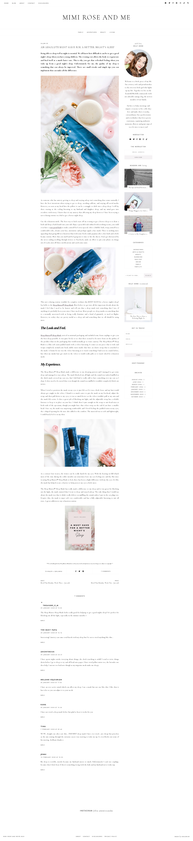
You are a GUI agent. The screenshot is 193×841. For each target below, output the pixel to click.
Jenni (43, 754)
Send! (138, 355)
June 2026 (138, 382)
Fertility (138, 267)
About (22, 3)
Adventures (92, 32)
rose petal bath (55, 227)
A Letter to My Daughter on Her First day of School (139, 234)
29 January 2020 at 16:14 (51, 633)
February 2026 (138, 387)
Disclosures (43, 3)
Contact (31, 3)
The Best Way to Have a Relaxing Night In (138, 317)
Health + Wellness (54, 571)
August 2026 (138, 379)
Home (6, 3)
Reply (43, 620)
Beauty (103, 32)
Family (80, 32)
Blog (14, 3)
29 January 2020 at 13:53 (51, 608)
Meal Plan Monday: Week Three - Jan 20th (55, 582)
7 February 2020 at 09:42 (51, 729)
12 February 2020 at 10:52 (52, 757)
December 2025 (138, 392)
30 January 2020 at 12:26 (51, 707)
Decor (138, 262)
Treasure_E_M (51, 605)
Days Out (138, 259)
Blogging (138, 257)
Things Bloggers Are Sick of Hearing (139, 211)
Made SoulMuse (182, 836)
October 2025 (138, 397)
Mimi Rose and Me (96, 17)
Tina (43, 726)
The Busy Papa (49, 630)
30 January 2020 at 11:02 (51, 682)
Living (112, 32)
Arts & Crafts (138, 252)
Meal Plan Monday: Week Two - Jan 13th (105, 582)
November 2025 (138, 394)
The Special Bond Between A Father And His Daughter (139, 187)
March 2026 (138, 384)
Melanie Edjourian (51, 679)
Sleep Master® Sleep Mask (63, 305)
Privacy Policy (111, 836)
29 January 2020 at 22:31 (51, 655)
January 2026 (138, 389)
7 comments (106, 571)
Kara (43, 704)
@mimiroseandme (106, 811)
